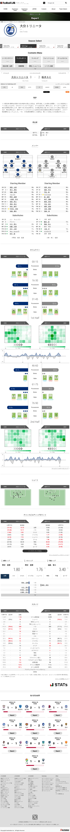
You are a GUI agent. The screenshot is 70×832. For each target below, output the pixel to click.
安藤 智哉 (13, 192)
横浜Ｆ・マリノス (5, 792)
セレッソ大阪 (4, 800)
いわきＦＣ (17, 786)
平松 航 (47, 192)
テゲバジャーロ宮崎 (19, 807)
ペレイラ (12, 194)
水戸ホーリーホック (5, 780)
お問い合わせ (48, 822)
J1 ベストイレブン (46, 781)
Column (43, 9)
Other (57, 776)
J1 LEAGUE (3, 776)
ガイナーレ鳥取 (31, 795)
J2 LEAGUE (17, 776)
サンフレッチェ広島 (5, 804)
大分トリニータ (19, 77)
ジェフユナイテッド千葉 (6, 783)
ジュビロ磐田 (17, 798)
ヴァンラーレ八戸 (18, 780)
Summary (44, 776)
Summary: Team (15, 9)
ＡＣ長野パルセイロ (32, 786)
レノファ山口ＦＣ (32, 797)
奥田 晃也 (47, 202)
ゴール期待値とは (60, 793)
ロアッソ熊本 (31, 804)
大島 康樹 (47, 209)
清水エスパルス (4, 793)
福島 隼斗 (47, 190)
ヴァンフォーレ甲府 (19, 793)
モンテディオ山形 (18, 784)
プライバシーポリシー (34, 822)
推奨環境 (26, 822)
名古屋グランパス (5, 795)
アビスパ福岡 (4, 806)
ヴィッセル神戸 (4, 801)
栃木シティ (17, 787)
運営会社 (42, 822)
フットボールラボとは (61, 781)
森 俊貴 (47, 197)
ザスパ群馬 (30, 781)
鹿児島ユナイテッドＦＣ (33, 806)
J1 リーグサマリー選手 (47, 780)
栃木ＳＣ (46, 77)
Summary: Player (25, 9)
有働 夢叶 (13, 211)
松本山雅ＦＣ (31, 784)
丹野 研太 (47, 187)
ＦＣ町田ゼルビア (5, 789)
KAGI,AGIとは (59, 786)
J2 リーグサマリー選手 (47, 784)
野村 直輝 (13, 197)
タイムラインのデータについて (60, 468)
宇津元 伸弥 (14, 209)
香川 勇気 (13, 190)
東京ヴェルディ (4, 787)
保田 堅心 (13, 202)
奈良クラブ (30, 793)
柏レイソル (3, 784)
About (53, 9)
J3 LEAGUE (30, 776)
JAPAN (34, 9)
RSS (67, 92)
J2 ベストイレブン (46, 786)
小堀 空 (47, 229)
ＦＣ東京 (3, 786)
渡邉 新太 (13, 204)
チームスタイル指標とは (61, 789)
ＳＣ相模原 (30, 783)
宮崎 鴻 (47, 211)
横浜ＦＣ (16, 790)
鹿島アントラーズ (5, 778)
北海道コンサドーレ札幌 (20, 778)
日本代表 (58, 780)
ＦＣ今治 (16, 803)
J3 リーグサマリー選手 (47, 789)
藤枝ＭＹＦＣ (17, 800)
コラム (57, 778)
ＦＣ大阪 (30, 792)
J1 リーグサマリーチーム (48, 778)
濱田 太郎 (13, 187)
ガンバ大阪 (3, 798)
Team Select (63, 9)
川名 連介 (47, 204)
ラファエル (47, 194)
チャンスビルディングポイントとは (58, 555)
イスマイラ (47, 231)
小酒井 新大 (14, 199)
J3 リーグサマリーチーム (48, 787)
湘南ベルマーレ (18, 792)
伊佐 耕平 (13, 206)
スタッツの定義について (61, 679)
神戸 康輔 (47, 199)
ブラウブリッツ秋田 (19, 783)
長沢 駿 (12, 234)
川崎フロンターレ (5, 790)
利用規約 (21, 822)
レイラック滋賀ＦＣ (32, 790)
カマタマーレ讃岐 (32, 798)
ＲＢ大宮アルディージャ (20, 789)
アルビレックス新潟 (19, 795)
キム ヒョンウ (14, 231)
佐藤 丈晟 (13, 226)
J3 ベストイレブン (46, 790)
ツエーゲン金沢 (31, 787)
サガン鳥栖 (17, 804)
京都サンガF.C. (4, 797)
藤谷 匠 (47, 222)
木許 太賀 (13, 229)
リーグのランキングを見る (35, 551)
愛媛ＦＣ (30, 800)
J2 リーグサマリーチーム (48, 783)
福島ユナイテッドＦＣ (33, 778)
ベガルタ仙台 (17, 781)
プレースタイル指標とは (61, 787)
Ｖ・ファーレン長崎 (5, 807)
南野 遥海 (47, 206)
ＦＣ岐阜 (30, 789)
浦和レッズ (3, 781)
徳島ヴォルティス (18, 801)
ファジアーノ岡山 (5, 803)
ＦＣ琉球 (30, 807)
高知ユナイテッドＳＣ (33, 801)
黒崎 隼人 (47, 224)
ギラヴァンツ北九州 (32, 803)
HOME (5, 9)
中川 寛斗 (13, 224)
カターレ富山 (17, 797)
